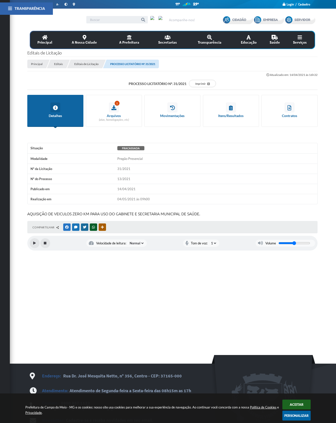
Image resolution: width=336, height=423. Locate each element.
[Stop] (45, 243)
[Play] (35, 243)
